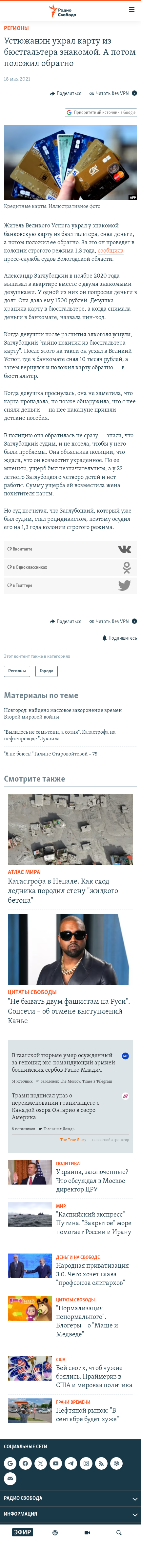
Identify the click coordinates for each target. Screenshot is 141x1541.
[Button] (65, 93)
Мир (61, 1206)
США (60, 1359)
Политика (68, 1163)
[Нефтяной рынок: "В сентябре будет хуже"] (30, 1410)
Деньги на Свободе (78, 1257)
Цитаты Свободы (32, 993)
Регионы (16, 29)
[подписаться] (10, 1479)
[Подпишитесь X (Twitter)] (40, 1463)
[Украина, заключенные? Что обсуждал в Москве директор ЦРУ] (30, 1172)
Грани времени (73, 1402)
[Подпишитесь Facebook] (25, 1463)
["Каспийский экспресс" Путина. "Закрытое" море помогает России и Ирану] (30, 1214)
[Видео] (87, 1532)
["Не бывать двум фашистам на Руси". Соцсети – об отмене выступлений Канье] (70, 949)
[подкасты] (55, 1532)
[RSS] (101, 1463)
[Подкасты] (116, 1463)
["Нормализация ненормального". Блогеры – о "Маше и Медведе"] (30, 1308)
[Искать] (119, 1532)
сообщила (111, 251)
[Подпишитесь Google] (10, 1463)
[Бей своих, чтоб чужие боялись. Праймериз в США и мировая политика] (30, 1368)
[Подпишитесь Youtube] (56, 1463)
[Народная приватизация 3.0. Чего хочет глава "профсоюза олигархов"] (30, 1266)
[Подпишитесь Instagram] (86, 1463)
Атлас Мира (24, 873)
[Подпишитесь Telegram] (71, 1463)
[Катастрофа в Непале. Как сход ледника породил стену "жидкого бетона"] (70, 829)
